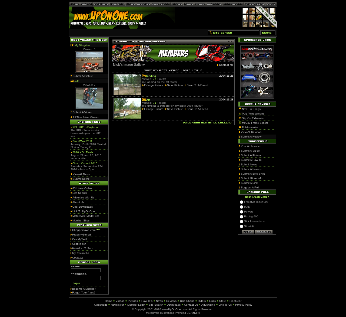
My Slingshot (83, 45)
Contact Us (191, 304)
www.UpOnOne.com (174, 309)
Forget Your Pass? (83, 292)
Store (222, 300)
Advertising (208, 304)
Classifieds (100, 304)
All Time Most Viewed (86, 117)
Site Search (156, 304)
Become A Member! (84, 288)
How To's (146, 300)
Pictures (133, 300)
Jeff (76, 81)
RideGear (235, 300)
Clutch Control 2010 (84, 163)
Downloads (174, 304)
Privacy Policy (243, 304)
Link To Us (225, 304)
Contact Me (226, 64)
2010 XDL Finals (82, 152)
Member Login (136, 304)
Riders (202, 300)
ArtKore (195, 312)
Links (212, 300)
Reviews (171, 300)
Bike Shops (187, 300)
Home (108, 300)
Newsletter (117, 304)
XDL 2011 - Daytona (85, 127)
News (159, 300)
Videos (120, 300)
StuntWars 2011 (82, 141)
